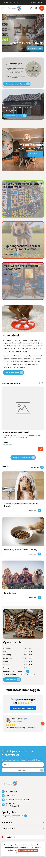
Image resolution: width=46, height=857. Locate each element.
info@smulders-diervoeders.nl (17, 800)
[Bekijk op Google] (8, 720)
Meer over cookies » (23, 853)
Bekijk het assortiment (21, 457)
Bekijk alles (35, 467)
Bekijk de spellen (12, 372)
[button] (3, 723)
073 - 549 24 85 (38, 2)
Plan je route (11, 679)
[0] (41, 8)
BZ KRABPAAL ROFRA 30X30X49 (16, 432)
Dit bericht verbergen (28, 850)
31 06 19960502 (11, 796)
